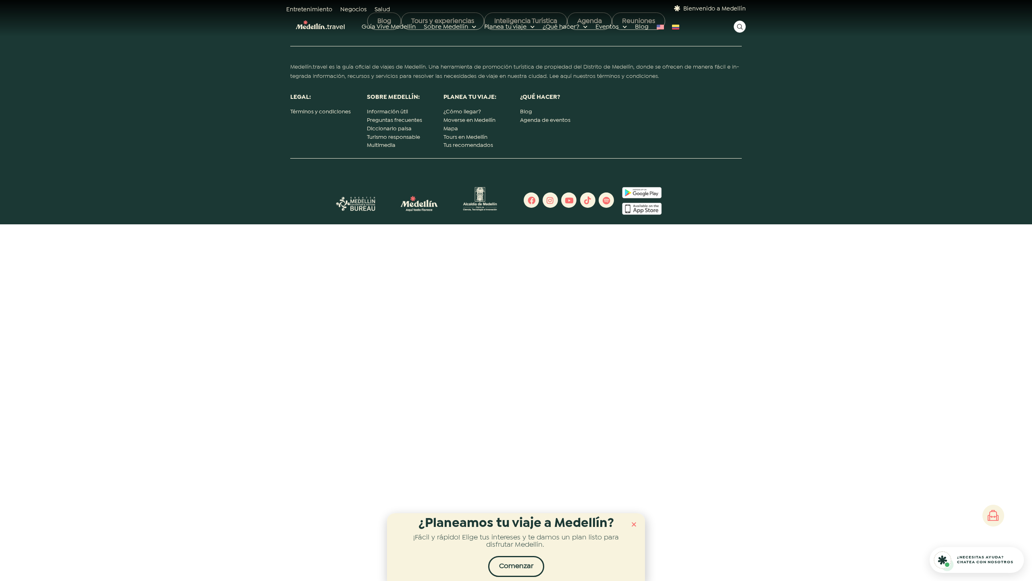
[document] (516, 290)
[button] (634, 524)
